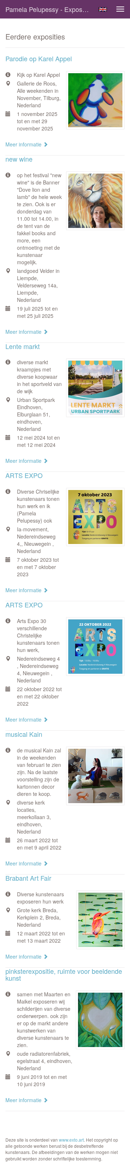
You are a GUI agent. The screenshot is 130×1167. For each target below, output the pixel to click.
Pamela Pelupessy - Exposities (49, 9)
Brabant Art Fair (28, 877)
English (103, 9)
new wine (18, 158)
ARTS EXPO (24, 475)
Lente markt (22, 346)
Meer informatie (24, 144)
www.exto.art (71, 1140)
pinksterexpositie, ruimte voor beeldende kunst (63, 974)
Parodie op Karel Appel (38, 58)
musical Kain (23, 734)
